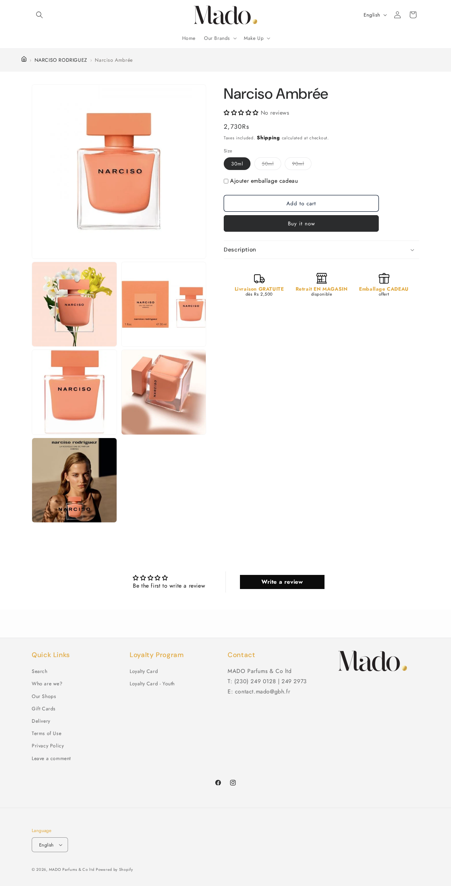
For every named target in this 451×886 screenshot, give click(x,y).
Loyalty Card (144, 671)
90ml (301, 165)
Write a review (282, 582)
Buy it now (301, 223)
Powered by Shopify (114, 869)
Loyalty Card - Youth (152, 683)
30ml (237, 164)
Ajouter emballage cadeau (264, 181)
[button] (39, 15)
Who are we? (47, 683)
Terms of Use (46, 733)
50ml (271, 165)
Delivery (41, 720)
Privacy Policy (48, 745)
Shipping (268, 137)
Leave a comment (51, 758)
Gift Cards (44, 708)
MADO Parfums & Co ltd (71, 869)
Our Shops (44, 696)
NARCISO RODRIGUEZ (61, 59)
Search (40, 671)
